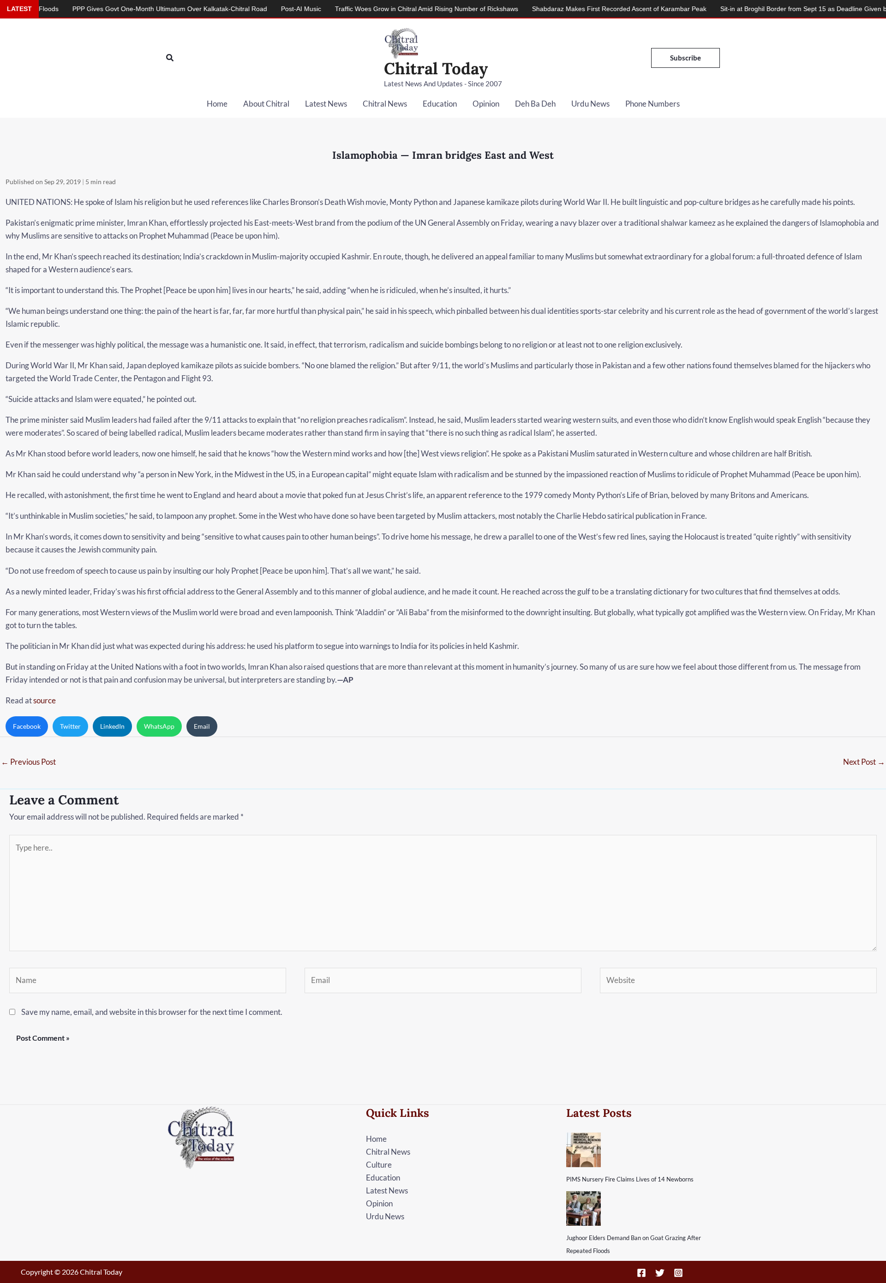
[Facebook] (641, 1272)
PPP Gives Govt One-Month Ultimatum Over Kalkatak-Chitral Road (125, 8)
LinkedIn (112, 726)
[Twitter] (659, 1272)
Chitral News (385, 103)
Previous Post (28, 762)
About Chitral (266, 103)
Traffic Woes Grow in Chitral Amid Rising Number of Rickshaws (382, 8)
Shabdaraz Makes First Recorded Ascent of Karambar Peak (575, 8)
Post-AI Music (257, 8)
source (44, 700)
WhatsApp (159, 726)
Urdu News (590, 103)
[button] (170, 58)
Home (217, 103)
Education (440, 103)
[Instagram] (678, 1272)
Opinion (486, 103)
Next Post (864, 762)
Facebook (27, 726)
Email (202, 726)
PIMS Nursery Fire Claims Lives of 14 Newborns (630, 1179)
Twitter (70, 726)
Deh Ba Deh (535, 103)
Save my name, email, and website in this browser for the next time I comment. (151, 1012)
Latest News (326, 103)
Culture (379, 1164)
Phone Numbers (652, 103)
